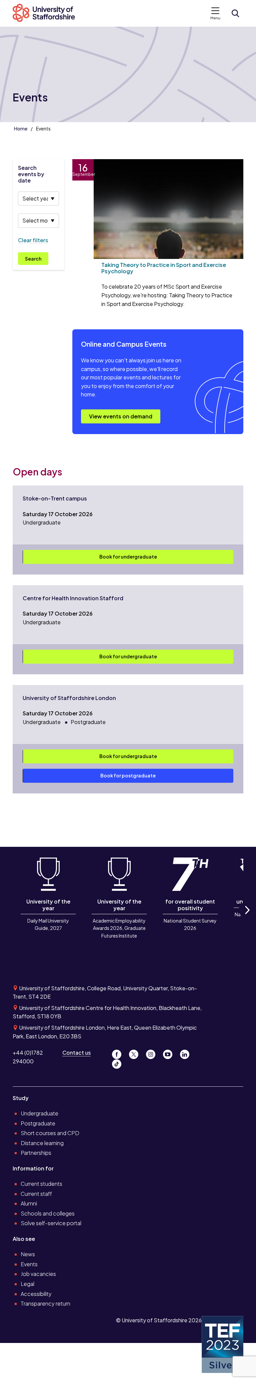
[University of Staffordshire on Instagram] (153, 1052)
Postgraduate (38, 1123)
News (28, 1254)
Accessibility (36, 1293)
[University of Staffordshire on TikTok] (118, 1062)
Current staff (36, 1193)
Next (247, 917)
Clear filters (33, 240)
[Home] (47, 13)
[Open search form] (235, 13)
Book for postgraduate (128, 775)
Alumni (29, 1203)
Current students (41, 1183)
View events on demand (120, 416)
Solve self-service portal (51, 1223)
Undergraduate (39, 1113)
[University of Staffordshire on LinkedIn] (186, 1052)
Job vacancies (38, 1273)
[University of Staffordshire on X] (136, 1052)
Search (33, 259)
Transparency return (45, 1303)
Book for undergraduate (128, 557)
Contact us (76, 1052)
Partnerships (36, 1152)
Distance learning (42, 1142)
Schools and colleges (48, 1213)
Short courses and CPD (50, 1132)
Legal (27, 1283)
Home (20, 128)
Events (29, 1264)
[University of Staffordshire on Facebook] (119, 1052)
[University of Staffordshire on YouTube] (170, 1052)
